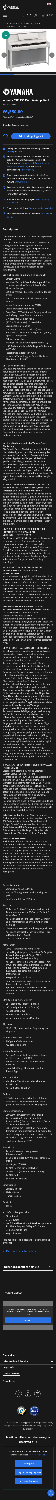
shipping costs (29, 1422)
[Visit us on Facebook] (28, 1395)
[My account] (35, 14)
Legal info (8, 1367)
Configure (29, 1463)
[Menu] (6, 15)
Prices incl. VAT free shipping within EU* (18, 117)
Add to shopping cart (31, 136)
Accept (28, 1320)
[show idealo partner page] (34, 1410)
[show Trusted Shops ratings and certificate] (22, 1410)
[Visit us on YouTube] (37, 1395)
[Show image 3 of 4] (35, 74)
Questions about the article (21, 1267)
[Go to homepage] (27, 6)
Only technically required (29, 1472)
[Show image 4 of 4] (49, 74)
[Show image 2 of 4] (21, 74)
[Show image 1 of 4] (7, 74)
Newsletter (9, 1381)
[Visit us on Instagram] (18, 1395)
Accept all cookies (29, 1481)
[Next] (52, 55)
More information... (38, 1454)
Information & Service (15, 1361)
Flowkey (10, 151)
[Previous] (4, 55)
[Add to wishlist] (5, 136)
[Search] (22, 14)
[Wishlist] (29, 14)
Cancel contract (11, 1373)
